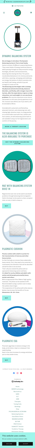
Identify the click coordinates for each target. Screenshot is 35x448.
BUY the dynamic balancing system (17, 142)
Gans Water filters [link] (17, 416)
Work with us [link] (17, 391)
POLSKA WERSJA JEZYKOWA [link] (17, 411)
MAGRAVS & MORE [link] (17, 419)
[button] (4, 12)
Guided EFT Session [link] (17, 426)
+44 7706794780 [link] (18, 6)
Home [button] (17, 386)
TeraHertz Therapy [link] (17, 429)
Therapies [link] (17, 401)
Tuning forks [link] (17, 404)
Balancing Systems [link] (17, 414)
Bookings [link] (17, 406)
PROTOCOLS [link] (17, 424)
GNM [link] (17, 399)
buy (6, 206)
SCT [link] (17, 396)
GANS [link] (17, 394)
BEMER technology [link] (17, 389)
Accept (25, 443)
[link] (17, 12)
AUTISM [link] (17, 421)
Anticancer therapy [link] (17, 431)
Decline (9, 443)
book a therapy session (15, 126)
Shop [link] (17, 409)
